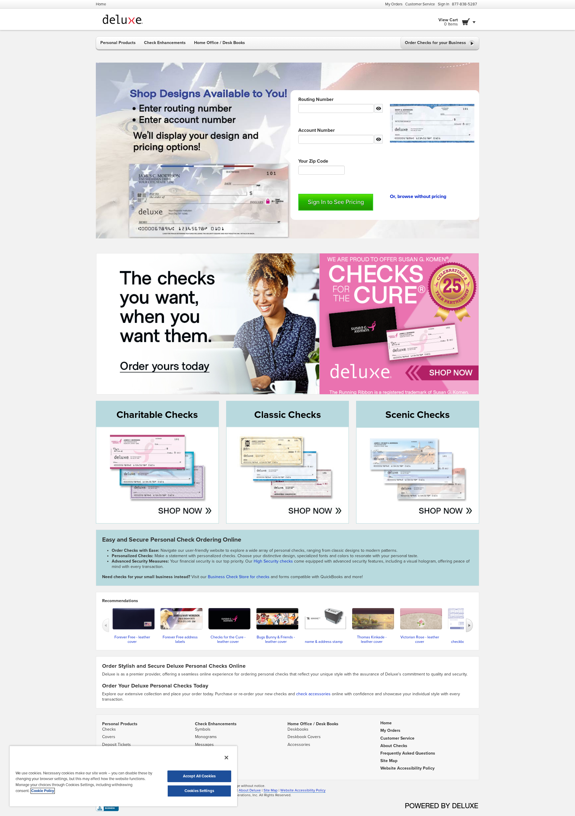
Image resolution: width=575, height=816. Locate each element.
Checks (109, 729)
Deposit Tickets (116, 744)
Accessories (299, 744)
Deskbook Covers (304, 736)
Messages (204, 744)
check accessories (313, 693)
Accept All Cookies (199, 776)
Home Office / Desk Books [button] (219, 42)
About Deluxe (250, 790)
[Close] (226, 757)
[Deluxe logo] (125, 19)
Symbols (203, 729)
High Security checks (274, 561)
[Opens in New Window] (107, 806)
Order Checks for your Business (436, 42)
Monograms (206, 736)
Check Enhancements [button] (165, 42)
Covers (108, 736)
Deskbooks (298, 729)
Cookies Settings (199, 790)
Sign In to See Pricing (336, 202)
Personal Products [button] (118, 42)
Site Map (271, 790)
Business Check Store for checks (239, 576)
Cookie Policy (42, 790)
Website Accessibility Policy (303, 790)
